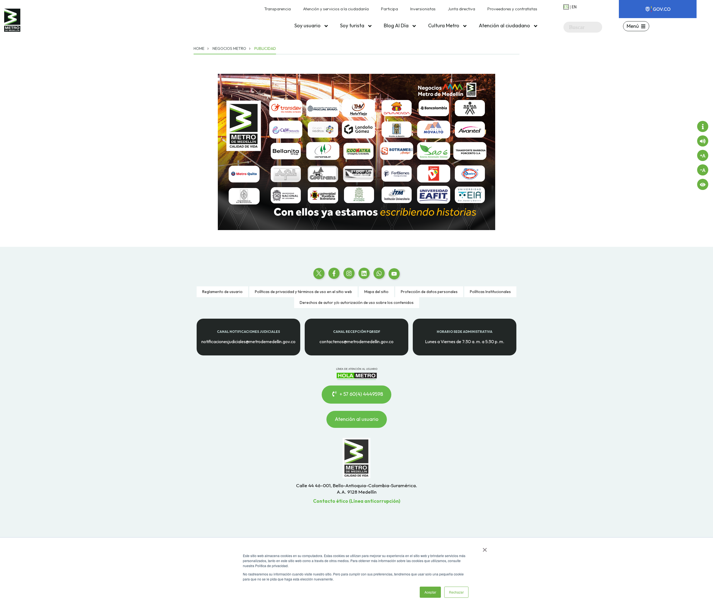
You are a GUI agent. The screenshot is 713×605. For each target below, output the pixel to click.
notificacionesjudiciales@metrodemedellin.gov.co (248, 341)
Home (199, 48)
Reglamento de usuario (222, 291)
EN (574, 7)
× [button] (485, 547)
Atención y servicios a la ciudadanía (336, 8)
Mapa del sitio (376, 291)
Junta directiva (461, 8)
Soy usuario (308, 25)
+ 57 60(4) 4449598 (360, 394)
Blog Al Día (397, 25)
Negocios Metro (229, 48)
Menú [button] (633, 26)
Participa (389, 8)
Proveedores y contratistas (512, 8)
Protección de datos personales (429, 291)
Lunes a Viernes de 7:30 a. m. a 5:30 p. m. (464, 341)
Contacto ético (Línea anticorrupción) (356, 501)
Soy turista (352, 25)
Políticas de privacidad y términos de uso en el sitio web (303, 291)
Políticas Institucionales (490, 291)
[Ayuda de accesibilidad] (702, 126)
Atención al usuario (357, 419)
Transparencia (277, 8)
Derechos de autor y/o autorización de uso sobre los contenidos (357, 302)
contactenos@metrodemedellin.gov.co (356, 341)
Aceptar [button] (430, 592)
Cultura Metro (444, 25)
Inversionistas (423, 8)
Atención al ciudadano (505, 25)
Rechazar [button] (456, 592)
